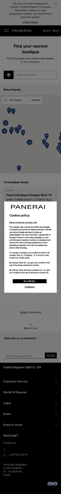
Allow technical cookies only (23, 222)
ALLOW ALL (30, 281)
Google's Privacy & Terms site (21, 237)
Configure (30, 287)
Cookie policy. (24, 258)
